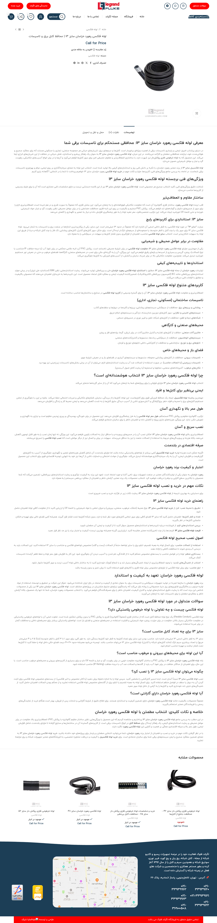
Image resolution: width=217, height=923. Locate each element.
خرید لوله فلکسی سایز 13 (161, 508)
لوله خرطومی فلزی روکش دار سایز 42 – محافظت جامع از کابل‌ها (181, 813)
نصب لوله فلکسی (53, 438)
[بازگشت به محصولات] (19, 30)
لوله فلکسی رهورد (131, 726)
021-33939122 (202, 903)
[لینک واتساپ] (175, 6)
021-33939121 (199, 896)
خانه (104, 29)
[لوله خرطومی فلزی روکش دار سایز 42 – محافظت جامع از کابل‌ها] (180, 785)
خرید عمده (15, 5)
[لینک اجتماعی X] (87, 63)
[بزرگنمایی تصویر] (197, 113)
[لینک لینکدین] (78, 63)
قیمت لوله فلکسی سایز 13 (187, 530)
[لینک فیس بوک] (90, 63)
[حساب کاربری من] (41, 16)
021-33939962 (179, 888)
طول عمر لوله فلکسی (148, 416)
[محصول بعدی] (16, 30)
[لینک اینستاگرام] (183, 6)
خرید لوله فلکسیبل (165, 452)
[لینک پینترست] (82, 63)
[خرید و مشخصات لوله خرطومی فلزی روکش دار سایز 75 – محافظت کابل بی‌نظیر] (132, 785)
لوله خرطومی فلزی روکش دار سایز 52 (36, 811)
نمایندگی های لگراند (38, 5)
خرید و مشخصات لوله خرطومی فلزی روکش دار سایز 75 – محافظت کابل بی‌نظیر (132, 813)
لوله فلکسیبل (180, 397)
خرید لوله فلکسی (113, 171)
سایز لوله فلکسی (156, 234)
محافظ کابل (134, 723)
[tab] (129, 131)
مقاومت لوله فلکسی (138, 248)
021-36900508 (179, 907)
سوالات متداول (199, 5)
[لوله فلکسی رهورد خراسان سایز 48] (84, 785)
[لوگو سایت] (108, 5)
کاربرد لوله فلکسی (111, 292)
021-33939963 (178, 897)
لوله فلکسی (91, 29)
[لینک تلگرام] (167, 6)
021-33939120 (202, 888)
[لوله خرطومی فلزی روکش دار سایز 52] (36, 785)
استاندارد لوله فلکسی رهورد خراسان (128, 270)
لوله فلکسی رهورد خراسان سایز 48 (84, 811)
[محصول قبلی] (23, 30)
